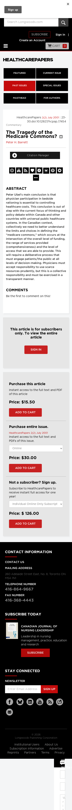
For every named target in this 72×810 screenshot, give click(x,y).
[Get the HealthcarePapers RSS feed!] (26, 170)
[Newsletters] (10, 712)
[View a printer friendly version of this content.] (19, 170)
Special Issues (52, 86)
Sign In (36, 350)
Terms (45, 752)
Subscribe (39, 34)
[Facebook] (10, 702)
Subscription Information (27, 748)
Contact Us (14, 562)
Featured (19, 73)
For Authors (52, 98)
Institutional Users (27, 744)
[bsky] (20, 702)
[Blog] (59, 704)
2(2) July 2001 (51, 117)
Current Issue (52, 73)
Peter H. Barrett (17, 142)
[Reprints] (12, 170)
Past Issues (19, 86)
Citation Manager (38, 155)
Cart (59, 46)
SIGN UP (49, 689)
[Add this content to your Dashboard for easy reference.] (33, 170)
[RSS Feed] (50, 702)
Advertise (55, 748)
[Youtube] (40, 702)
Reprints (13, 752)
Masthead (19, 98)
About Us (51, 744)
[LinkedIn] (30, 702)
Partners (30, 752)
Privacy (60, 752)
